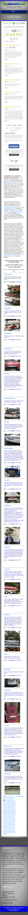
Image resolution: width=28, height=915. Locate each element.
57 (3, 805)
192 (10, 832)
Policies (9, 909)
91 (6, 811)
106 (8, 813)
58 (5, 805)
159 (4, 826)
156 (10, 824)
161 (8, 826)
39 (13, 801)
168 (10, 827)
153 (4, 824)
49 (3, 804)
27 (6, 800)
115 (13, 815)
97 (3, 812)
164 (14, 826)
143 (8, 822)
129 (4, 819)
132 (10, 819)
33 (3, 801)
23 (9, 799)
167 (8, 827)
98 (5, 812)
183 (4, 831)
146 (14, 822)
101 (10, 812)
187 (12, 831)
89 (3, 811)
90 (5, 811)
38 (11, 801)
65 (3, 807)
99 (6, 812)
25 (13, 799)
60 (8, 805)
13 (7, 797)
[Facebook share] (10, 59)
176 (14, 828)
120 (9, 816)
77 (9, 808)
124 (6, 818)
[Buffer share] (18, 59)
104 (4, 813)
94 (11, 811)
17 (13, 797)
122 (13, 816)
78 (11, 808)
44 (8, 803)
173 (8, 828)
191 (8, 832)
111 (5, 815)
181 (12, 830)
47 (13, 803)
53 (10, 804)
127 (12, 818)
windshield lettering (9, 207)
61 (10, 805)
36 (8, 801)
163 (12, 826)
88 (14, 809)
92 (8, 811)
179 (8, 830)
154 (6, 824)
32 (14, 800)
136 (6, 820)
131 (8, 819)
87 (13, 809)
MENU (13, 11)
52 (8, 804)
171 (3, 828)
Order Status (7, 907)
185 (8, 831)
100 (9, 812)
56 (14, 804)
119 (7, 816)
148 (6, 823)
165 (4, 827)
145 (12, 822)
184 (6, 831)
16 (12, 797)
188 (14, 831)
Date (15, 125)
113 (9, 815)
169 (12, 827)
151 (12, 823)
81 (3, 809)
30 (11, 800)
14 (9, 797)
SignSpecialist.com (8, 254)
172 (6, 828)
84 (8, 809)
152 (14, 823)
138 (10, 820)
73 (3, 808)
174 (9, 828)
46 (11, 803)
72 (14, 807)
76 (8, 808)
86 (11, 809)
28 (7, 800)
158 (14, 824)
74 (5, 808)
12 (6, 797)
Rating (20, 125)
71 (13, 807)
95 (13, 811)
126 (10, 818)
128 (14, 818)
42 (5, 803)
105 (6, 813)
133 (12, 819)
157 (12, 824)
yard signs (14, 211)
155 (8, 824)
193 (12, 832)
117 (3, 816)
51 (6, 804)
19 (3, 799)
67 (6, 807)
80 (14, 808)
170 (14, 827)
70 (11, 807)
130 (6, 819)
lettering (20, 182)
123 (4, 818)
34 (5, 801)
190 (6, 832)
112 (7, 815)
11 (4, 797)
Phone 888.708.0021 (10, 900)
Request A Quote (7, 903)
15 (10, 797)
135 (4, 820)
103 (15, 812)
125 (8, 818)
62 (11, 805)
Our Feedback (14, 907)
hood (5, 208)
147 (4, 823)
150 (10, 823)
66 (5, 807)
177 (4, 830)
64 (14, 805)
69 (10, 807)
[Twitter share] (12, 59)
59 (6, 805)
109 (14, 813)
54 (11, 804)
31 (12, 800)
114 (11, 815)
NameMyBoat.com (10, 256)
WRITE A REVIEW (14, 154)
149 (8, 823)
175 (12, 828)
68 (8, 807)
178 (6, 830)
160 (6, 826)
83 (6, 809)
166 (6, 827)
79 (12, 808)
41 (3, 803)
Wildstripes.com (20, 254)
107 (10, 813)
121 (11, 816)
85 (10, 809)
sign (8, 182)
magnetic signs (7, 211)
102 (13, 812)
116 (15, 815)
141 (16, 128)
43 (6, 803)
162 (10, 826)
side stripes (12, 208)
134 (14, 819)
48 (14, 803)
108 (12, 813)
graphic (14, 182)
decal (10, 182)
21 (6, 799)
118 (5, 816)
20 (5, 799)
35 (7, 801)
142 (19, 128)
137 (8, 820)
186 (10, 831)
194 (14, 832)
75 (6, 808)
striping (6, 190)
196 (6, 834)
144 (10, 822)
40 (15, 801)
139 (12, 820)
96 (14, 811)
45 (10, 803)
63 (13, 805)
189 (4, 832)
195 (4, 834)
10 (3, 797)
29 (9, 800)
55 (13, 804)
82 (5, 809)
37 (10, 801)
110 (4, 815)
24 (11, 799)
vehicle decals (17, 207)
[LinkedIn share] (15, 59)
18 (14, 797)
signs (17, 209)
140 (14, 820)
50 (5, 804)
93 (10, 811)
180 (10, 830)
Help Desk (21, 907)
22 (8, 799)
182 (14, 830)
